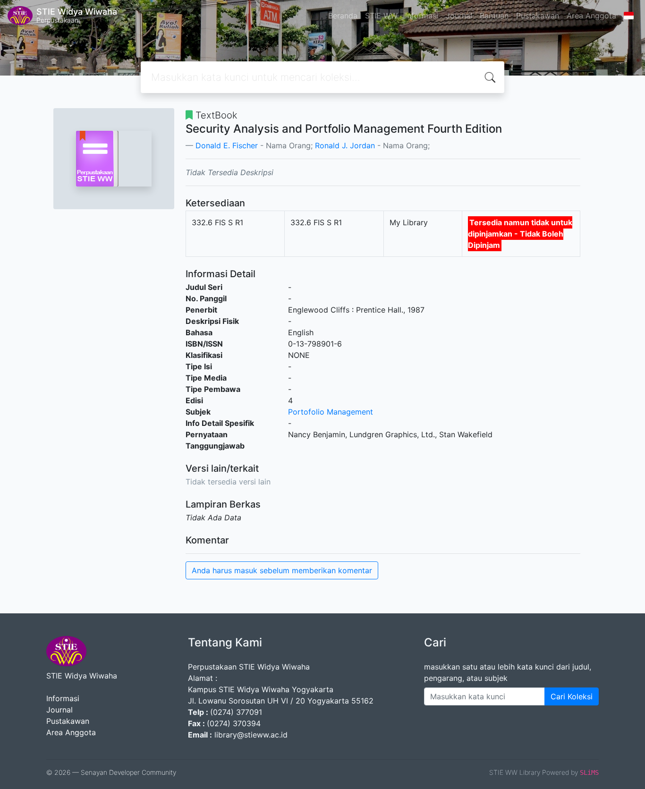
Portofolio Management (330, 411)
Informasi (421, 15)
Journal (459, 15)
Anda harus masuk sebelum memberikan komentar (282, 570)
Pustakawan (537, 15)
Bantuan (494, 15)
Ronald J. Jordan (345, 145)
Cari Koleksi (572, 696)
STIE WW (381, 15)
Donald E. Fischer (226, 145)
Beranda (342, 15)
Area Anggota (591, 15)
